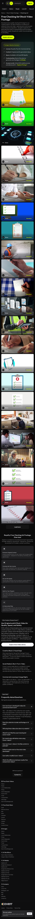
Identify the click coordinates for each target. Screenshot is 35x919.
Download (29, 86)
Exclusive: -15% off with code (12, 522)
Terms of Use (17, 908)
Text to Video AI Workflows (7, 855)
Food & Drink (4, 793)
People (2, 785)
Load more (17, 527)
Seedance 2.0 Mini (5, 872)
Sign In (30, 3)
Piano (2, 813)
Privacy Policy (10, 908)
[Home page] (6, 904)
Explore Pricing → (22, 65)
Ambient (3, 821)
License (3, 908)
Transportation (4, 797)
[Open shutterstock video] (17, 514)
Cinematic (3, 815)
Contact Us (17, 774)
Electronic (3, 819)
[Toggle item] (31, 706)
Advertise (3, 896)
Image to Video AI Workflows (7, 856)
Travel (2, 795)
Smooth (3, 817)
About (2, 886)
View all (31, 9)
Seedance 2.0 (4, 866)
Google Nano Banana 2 (6, 864)
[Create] (7, 3)
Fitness (2, 789)
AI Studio (23, 60)
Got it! (29, 913)
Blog (2, 892)
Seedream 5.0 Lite (5, 878)
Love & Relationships (5, 787)
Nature (2, 783)
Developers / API (5, 890)
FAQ (2, 894)
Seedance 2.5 (4, 863)
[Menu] (2, 3)
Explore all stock (8, 37)
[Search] (11, 3)
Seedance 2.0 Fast (5, 870)
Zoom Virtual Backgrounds (7, 801)
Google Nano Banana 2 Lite (7, 868)
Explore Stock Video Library (17, 644)
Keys (2, 811)
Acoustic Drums (4, 825)
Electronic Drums (5, 809)
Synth (2, 807)
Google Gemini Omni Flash (7, 874)
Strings (2, 823)
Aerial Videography (5, 791)
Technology (3, 799)
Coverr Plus (3, 888)
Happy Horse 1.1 (4, 880)
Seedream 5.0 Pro (5, 876)
